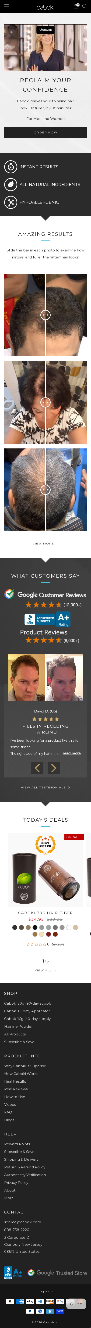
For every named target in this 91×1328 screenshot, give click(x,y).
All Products (15, 1034)
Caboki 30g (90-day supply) (28, 1003)
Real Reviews (16, 1089)
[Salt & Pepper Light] (48, 927)
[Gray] (62, 927)
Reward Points (17, 1144)
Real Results (15, 1081)
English (43, 1291)
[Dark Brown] (14, 927)
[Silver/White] (68, 927)
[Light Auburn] (55, 934)
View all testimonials (43, 787)
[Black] (35, 927)
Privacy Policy (16, 1182)
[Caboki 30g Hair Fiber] (45, 870)
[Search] (84, 6)
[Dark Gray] (55, 927)
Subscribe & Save (19, 1042)
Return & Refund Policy (24, 1167)
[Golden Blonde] (41, 934)
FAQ (8, 1112)
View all (43, 970)
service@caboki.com (22, 1222)
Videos (10, 1104)
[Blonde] (35, 934)
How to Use (14, 1097)
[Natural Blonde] (75, 927)
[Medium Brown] (21, 927)
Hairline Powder (18, 1026)
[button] (37, 768)
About (9, 1190)
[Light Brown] (28, 927)
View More (43, 543)
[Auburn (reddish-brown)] (48, 934)
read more (72, 753)
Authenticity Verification (25, 1175)
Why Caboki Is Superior (25, 1066)
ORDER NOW (45, 132)
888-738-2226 (16, 1230)
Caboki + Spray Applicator (27, 1011)
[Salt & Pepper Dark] (41, 927)
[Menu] (6, 6)
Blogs (9, 1120)
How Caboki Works (21, 1073)
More (9, 1198)
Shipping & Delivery (21, 1159)
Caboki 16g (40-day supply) (28, 1019)
